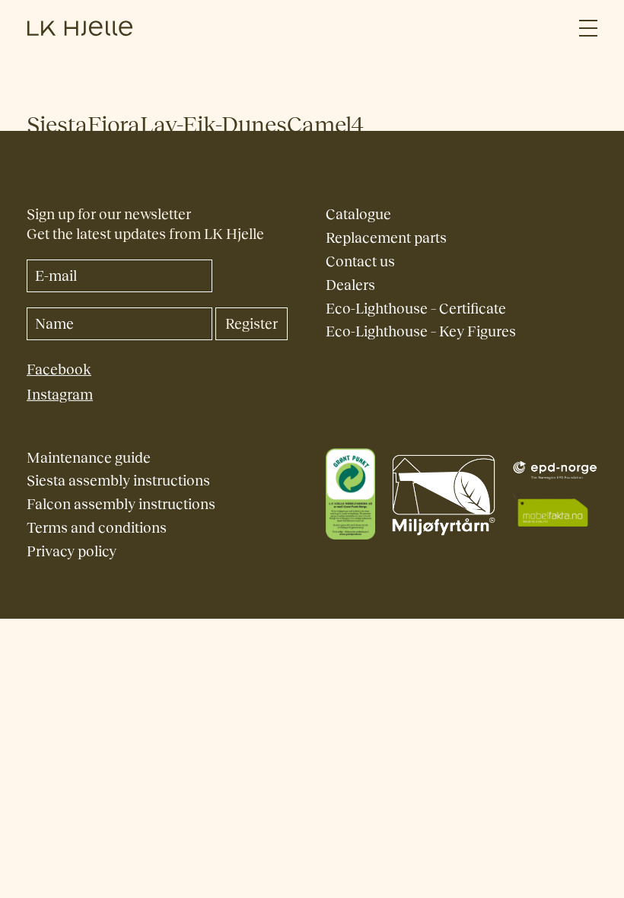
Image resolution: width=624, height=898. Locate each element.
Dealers (350, 285)
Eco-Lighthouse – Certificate (416, 309)
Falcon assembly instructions (121, 504)
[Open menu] (588, 28)
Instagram (60, 395)
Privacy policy (71, 551)
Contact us (360, 261)
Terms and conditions (97, 528)
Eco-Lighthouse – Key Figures (421, 331)
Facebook (59, 369)
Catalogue (358, 214)
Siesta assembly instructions (118, 481)
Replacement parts (386, 238)
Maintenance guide (89, 458)
